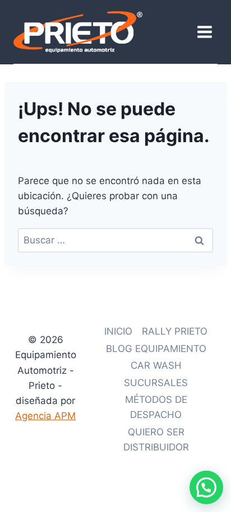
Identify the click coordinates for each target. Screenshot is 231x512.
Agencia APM (45, 415)
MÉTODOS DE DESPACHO (156, 407)
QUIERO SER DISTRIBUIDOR (156, 439)
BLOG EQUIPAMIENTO (156, 348)
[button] (206, 487)
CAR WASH (156, 365)
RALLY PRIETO (174, 331)
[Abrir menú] (204, 31)
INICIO (118, 331)
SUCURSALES (156, 382)
